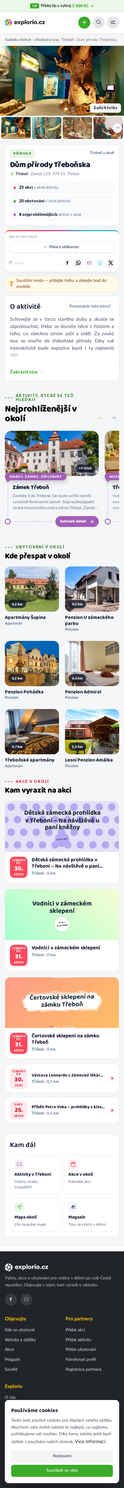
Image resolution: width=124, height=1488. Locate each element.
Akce (9, 1350)
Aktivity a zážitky (20, 1340)
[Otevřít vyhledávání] (99, 23)
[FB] (67, 263)
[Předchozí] (101, 418)
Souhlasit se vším (62, 1470)
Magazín (12, 1359)
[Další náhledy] (117, 128)
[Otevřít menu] (113, 23)
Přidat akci (75, 1330)
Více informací (90, 1441)
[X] (111, 263)
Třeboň (67, 40)
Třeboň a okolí (102, 153)
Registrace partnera (83, 1369)
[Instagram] (26, 1300)
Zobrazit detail (73, 521)
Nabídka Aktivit (18, 40)
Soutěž (11, 1369)
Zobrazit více (24, 371)
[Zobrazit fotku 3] (77, 128)
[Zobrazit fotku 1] (16, 128)
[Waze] (100, 263)
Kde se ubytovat (20, 1330)
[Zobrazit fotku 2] (46, 128)
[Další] (113, 418)
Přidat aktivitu (78, 1340)
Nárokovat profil (81, 1359)
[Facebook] (11, 1300)
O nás (10, 1397)
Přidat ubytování (81, 1350)
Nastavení (62, 1456)
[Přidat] (84, 23)
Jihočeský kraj (46, 40)
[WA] (78, 263)
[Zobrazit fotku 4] (108, 128)
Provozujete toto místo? (90, 306)
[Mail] (89, 263)
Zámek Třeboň (31, 487)
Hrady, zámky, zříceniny (35, 476)
